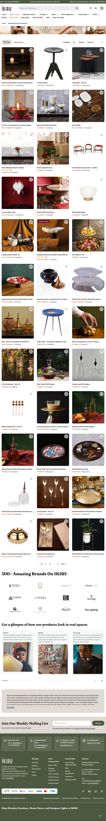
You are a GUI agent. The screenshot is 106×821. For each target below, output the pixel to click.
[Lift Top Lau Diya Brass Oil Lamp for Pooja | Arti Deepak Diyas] (18, 106)
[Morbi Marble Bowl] (88, 193)
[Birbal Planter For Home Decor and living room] (88, 534)
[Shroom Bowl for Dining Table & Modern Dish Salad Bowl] (18, 280)
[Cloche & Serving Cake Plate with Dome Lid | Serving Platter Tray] (18, 492)
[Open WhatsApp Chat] (100, 816)
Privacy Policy (90, 728)
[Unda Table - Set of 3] (88, 63)
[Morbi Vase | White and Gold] (53, 106)
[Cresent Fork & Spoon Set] (53, 534)
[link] (14, 585)
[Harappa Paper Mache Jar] (18, 235)
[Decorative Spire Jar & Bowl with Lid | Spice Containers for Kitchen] (53, 280)
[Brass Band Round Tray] (88, 450)
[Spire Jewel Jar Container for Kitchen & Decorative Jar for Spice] (18, 322)
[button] (6, 170)
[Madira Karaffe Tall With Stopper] (88, 407)
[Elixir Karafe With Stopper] (53, 365)
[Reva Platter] (88, 106)
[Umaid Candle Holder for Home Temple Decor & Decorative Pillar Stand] (18, 63)
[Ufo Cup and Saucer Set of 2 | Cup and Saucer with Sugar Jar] (53, 407)
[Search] (77, 8)
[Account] (95, 8)
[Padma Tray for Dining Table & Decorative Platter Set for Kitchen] (88, 280)
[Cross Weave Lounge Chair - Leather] (88, 148)
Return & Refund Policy (70, 798)
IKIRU (9, 798)
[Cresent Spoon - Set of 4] (53, 492)
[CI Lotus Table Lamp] (18, 193)
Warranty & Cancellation (51, 798)
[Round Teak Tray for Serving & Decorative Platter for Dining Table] (53, 450)
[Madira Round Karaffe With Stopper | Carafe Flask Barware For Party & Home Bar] (18, 450)
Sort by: (81, 42)
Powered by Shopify (19, 798)
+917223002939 (93, 783)
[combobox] (49, 8)
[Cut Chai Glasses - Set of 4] (18, 365)
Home (4, 23)
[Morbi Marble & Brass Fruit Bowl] (18, 148)
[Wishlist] (90, 8)
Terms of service (98, 798)
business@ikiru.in (66, 745)
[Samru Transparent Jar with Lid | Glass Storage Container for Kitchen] (88, 322)
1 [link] (41, 564)
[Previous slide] (95, 680)
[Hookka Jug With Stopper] (88, 365)
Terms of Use (79, 728)
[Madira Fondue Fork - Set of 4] (18, 407)
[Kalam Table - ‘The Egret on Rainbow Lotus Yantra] (53, 322)
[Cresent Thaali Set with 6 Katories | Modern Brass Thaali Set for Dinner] (88, 492)
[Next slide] (101, 680)
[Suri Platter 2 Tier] (88, 235)
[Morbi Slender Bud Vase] (53, 193)
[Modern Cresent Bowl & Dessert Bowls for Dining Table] (18, 534)
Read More (10, 778)
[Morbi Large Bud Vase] (53, 148)
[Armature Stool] (53, 63)
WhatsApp (16, 743)
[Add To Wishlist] (31, 50)
